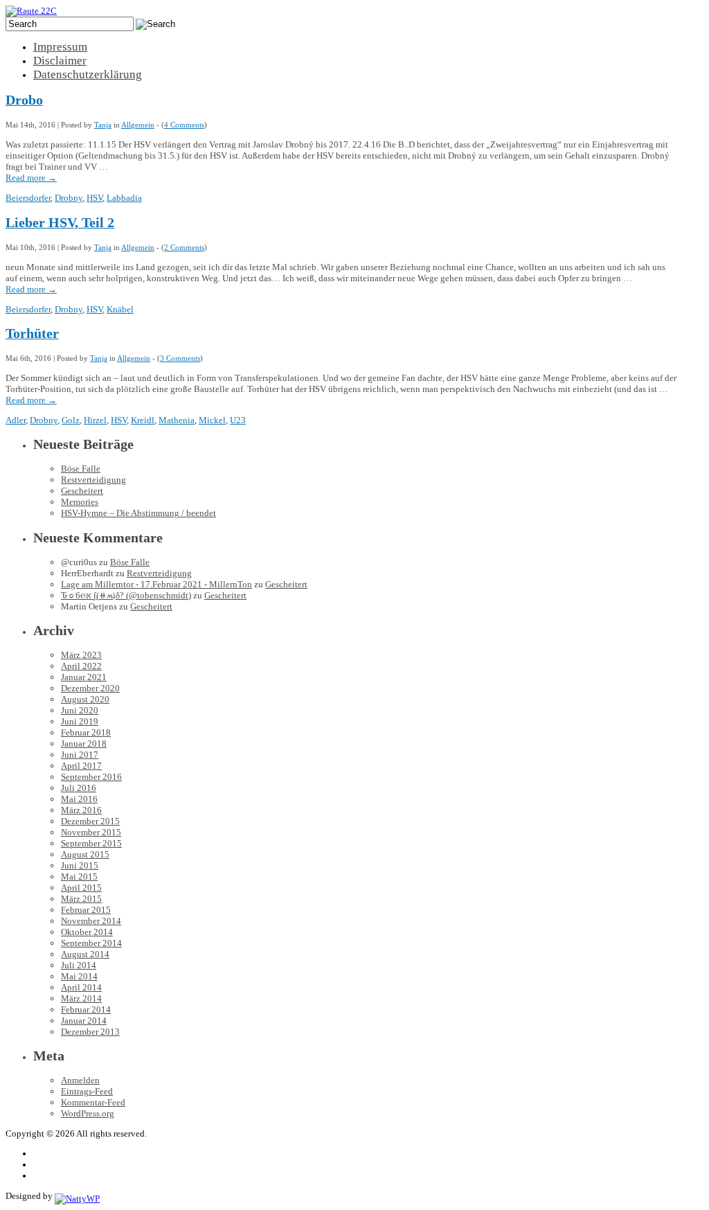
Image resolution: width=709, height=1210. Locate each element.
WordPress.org (87, 1113)
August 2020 (85, 699)
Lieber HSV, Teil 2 (60, 222)
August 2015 (85, 854)
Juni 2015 (79, 865)
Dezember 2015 (90, 821)
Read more (31, 177)
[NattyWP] (77, 1196)
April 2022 (81, 666)
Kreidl (142, 420)
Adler (16, 420)
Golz (71, 420)
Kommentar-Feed (93, 1102)
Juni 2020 (79, 710)
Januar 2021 (84, 677)
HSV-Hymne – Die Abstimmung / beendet (138, 513)
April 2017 (81, 765)
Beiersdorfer (28, 198)
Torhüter (32, 333)
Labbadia (124, 198)
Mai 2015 (79, 876)
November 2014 (91, 921)
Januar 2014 (84, 1020)
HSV (94, 198)
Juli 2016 (78, 788)
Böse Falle (80, 468)
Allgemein (137, 125)
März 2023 (81, 655)
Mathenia (177, 420)
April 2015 (81, 887)
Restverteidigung (93, 479)
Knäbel (120, 309)
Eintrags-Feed (87, 1091)
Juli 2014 (78, 965)
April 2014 (81, 987)
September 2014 (91, 943)
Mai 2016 (79, 799)
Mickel (212, 420)
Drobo (24, 100)
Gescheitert (82, 491)
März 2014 (81, 998)
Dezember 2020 (90, 688)
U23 (238, 420)
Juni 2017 (79, 754)
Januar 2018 (84, 743)
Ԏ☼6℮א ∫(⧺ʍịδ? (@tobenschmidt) (126, 595)
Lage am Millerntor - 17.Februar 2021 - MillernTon (156, 584)
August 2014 (85, 954)
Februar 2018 (86, 732)
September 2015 (91, 843)
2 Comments (184, 247)
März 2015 (81, 898)
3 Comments (180, 358)
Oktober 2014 (87, 932)
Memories (79, 502)
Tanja (102, 125)
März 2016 (81, 810)
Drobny (68, 198)
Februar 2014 (86, 1009)
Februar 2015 (86, 910)
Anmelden (80, 1080)
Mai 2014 (79, 976)
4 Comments (184, 125)
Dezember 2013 (90, 1031)
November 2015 (91, 832)
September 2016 (91, 777)
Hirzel (95, 420)
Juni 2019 (79, 721)
